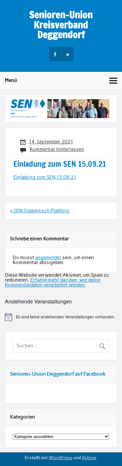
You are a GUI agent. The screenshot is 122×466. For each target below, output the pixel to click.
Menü (11, 80)
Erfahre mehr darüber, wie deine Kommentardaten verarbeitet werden (52, 282)
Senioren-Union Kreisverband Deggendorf (61, 24)
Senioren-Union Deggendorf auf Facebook (57, 374)
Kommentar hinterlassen (57, 149)
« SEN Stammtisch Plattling (39, 211)
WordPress (60, 457)
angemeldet (48, 257)
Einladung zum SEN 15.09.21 (44, 177)
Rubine (89, 457)
